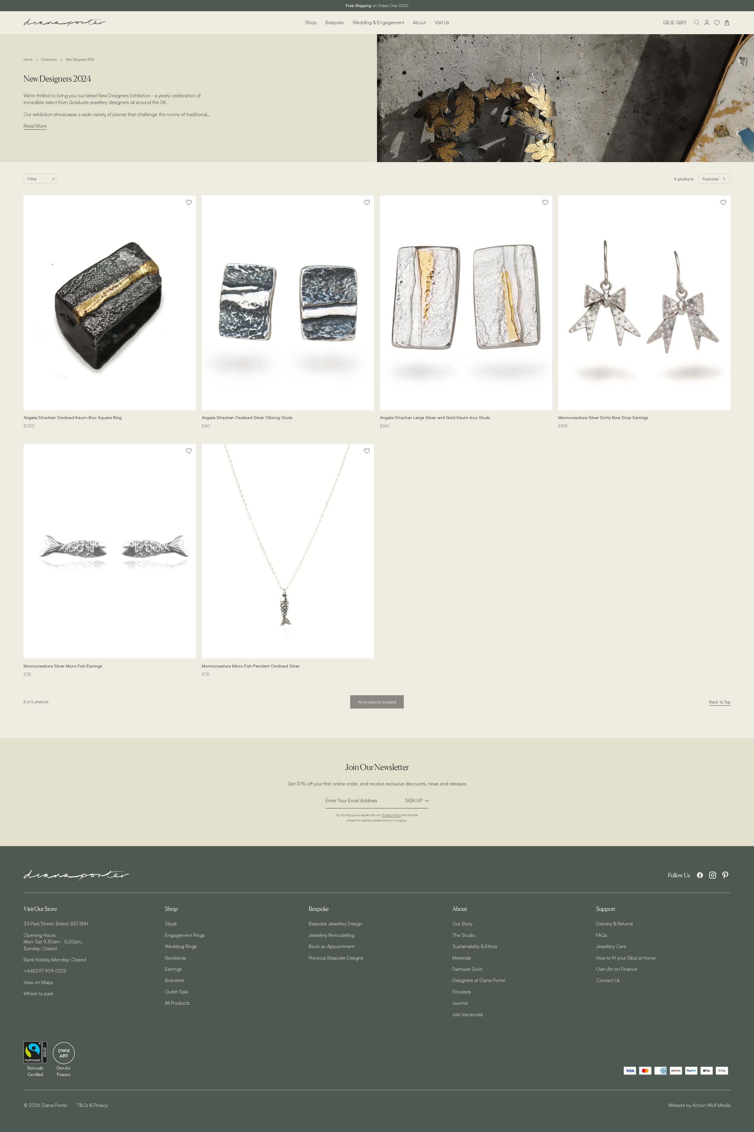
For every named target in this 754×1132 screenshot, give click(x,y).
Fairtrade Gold (467, 969)
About (419, 22)
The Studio (463, 935)
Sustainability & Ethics (474, 946)
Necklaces (175, 958)
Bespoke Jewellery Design (335, 924)
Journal (460, 1003)
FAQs (601, 935)
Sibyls (171, 924)
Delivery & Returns (614, 924)
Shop (311, 22)
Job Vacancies (467, 1014)
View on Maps (38, 982)
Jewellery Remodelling (331, 935)
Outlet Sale (176, 992)
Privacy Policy (391, 815)
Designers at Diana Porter (478, 980)
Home (28, 59)
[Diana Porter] (65, 22)
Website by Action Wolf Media (699, 1105)
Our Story (462, 924)
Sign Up (413, 800)
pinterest (725, 875)
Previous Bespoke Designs (336, 958)
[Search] (696, 22)
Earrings (173, 969)
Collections (49, 59)
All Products (177, 1003)
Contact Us (608, 980)
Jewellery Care (611, 946)
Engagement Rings (185, 935)
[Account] (706, 22)
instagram (712, 875)
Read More (35, 126)
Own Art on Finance (616, 969)
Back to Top (719, 701)
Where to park (38, 993)
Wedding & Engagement (378, 22)
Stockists (461, 992)
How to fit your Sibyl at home (626, 958)
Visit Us (442, 22)
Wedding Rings (181, 946)
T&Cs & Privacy (92, 1105)
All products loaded (377, 701)
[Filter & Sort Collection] (40, 179)
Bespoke (334, 22)
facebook (700, 875)
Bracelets (174, 980)
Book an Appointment (332, 946)
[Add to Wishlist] (189, 202)
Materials (461, 958)
